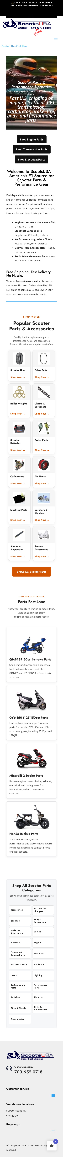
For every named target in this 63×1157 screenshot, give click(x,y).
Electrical (15, 942)
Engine (37, 942)
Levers (14, 975)
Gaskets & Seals (19, 964)
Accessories (17, 909)
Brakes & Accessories (17, 932)
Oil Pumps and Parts (18, 986)
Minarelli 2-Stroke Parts (26, 775)
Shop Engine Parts (31, 139)
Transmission (18, 1019)
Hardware (39, 964)
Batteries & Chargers (40, 910)
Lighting (38, 975)
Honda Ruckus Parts (23, 834)
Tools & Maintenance (40, 1008)
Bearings (15, 920)
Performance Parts (40, 986)
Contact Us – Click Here (14, 46)
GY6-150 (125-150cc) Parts (28, 717)
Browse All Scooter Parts (31, 571)
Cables (37, 931)
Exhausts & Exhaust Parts (18, 953)
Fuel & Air (38, 953)
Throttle (38, 997)
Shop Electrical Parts (31, 159)
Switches (15, 997)
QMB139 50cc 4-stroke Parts (30, 659)
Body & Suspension (40, 921)
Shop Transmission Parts (31, 149)
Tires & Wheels (18, 1008)
